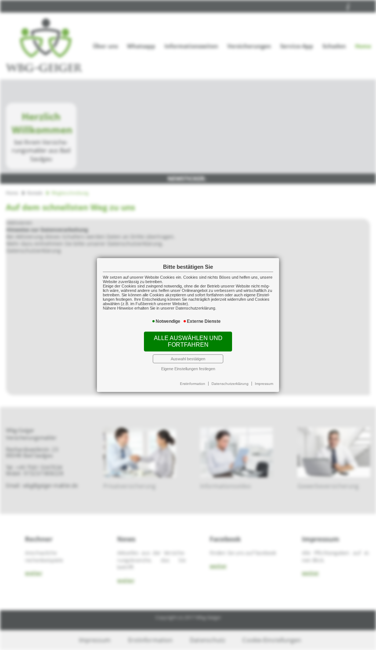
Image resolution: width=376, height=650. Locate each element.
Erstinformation (192, 384)
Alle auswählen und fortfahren (188, 341)
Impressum (264, 384)
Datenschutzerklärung (230, 384)
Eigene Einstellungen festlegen (188, 369)
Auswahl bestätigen (188, 359)
